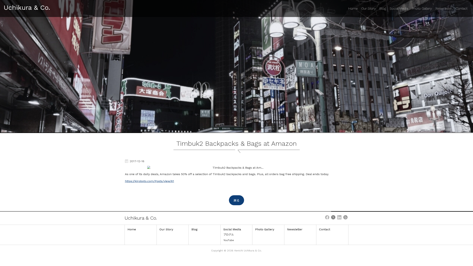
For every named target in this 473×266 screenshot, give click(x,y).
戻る (236, 200)
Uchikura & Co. (27, 7)
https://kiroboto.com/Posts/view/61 (149, 181)
